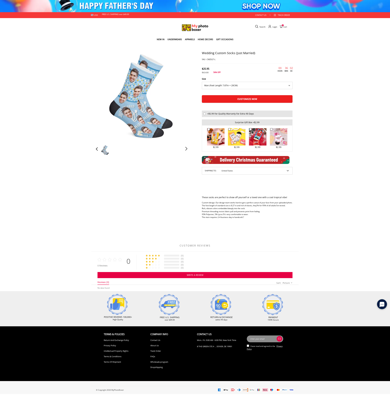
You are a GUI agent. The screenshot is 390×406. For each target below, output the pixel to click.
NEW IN (161, 39)
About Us (154, 345)
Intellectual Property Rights (116, 351)
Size (204, 78)
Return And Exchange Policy (116, 340)
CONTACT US (260, 15)
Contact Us (155, 340)
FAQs (152, 356)
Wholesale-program (159, 362)
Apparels (190, 39)
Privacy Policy (110, 345)
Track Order (284, 15)
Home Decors (205, 39)
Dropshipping (156, 367)
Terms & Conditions (112, 356)
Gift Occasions (224, 39)
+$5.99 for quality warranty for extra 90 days (230, 113)
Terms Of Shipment (112, 362)
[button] (103, 96)
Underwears (174, 39)
